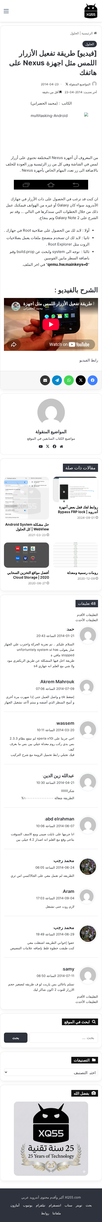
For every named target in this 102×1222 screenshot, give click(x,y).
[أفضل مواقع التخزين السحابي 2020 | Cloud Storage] (26, 555)
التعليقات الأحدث (87, 620)
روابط (45, 1213)
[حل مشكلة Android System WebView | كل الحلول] (26, 498)
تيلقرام (40, 1205)
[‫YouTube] (41, 447)
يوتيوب (27, 1205)
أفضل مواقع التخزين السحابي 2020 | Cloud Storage (28, 574)
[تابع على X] (66, 84)
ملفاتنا (56, 1213)
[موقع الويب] (61, 447)
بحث (89, 1205)
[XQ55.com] (90, 10)
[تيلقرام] (57, 380)
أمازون (15, 1205)
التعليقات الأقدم (87, 615)
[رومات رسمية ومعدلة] (75, 555)
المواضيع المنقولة (79, 84)
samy (68, 969)
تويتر (79, 1205)
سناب (68, 1205)
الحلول (74, 33)
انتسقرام (55, 1205)
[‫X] (81, 380)
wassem (65, 723)
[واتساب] (69, 380)
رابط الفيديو (88, 360)
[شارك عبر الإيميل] (45, 380)
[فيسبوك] (93, 380)
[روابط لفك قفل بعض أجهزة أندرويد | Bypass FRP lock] (75, 489)
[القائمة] (6, 12)
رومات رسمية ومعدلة (82, 572)
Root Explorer (60, 244)
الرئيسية (87, 33)
